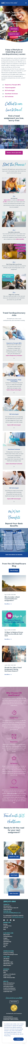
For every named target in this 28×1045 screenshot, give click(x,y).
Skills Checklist (14, 893)
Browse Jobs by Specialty (14, 152)
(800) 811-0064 (9, 901)
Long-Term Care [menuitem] (7, 925)
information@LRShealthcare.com (12, 912)
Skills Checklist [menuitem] (7, 965)
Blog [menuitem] (4, 929)
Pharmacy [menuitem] (5, 943)
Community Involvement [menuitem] (9, 989)
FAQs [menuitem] (4, 972)
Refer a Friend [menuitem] (7, 975)
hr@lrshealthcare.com (17, 917)
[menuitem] (7, 922)
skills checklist (20, 239)
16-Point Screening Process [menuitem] (10, 954)
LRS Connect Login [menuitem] (8, 962)
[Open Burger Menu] (26, 3)
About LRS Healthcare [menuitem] (9, 983)
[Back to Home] (9, 3)
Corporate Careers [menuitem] (8, 984)
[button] (8, 550)
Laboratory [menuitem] (6, 939)
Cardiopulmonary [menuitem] (7, 936)
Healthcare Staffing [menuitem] (8, 952)
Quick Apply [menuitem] (6, 960)
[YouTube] (13, 920)
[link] (14, 137)
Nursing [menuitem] (5, 924)
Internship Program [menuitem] (8, 986)
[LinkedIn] (10, 920)
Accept (18, 1039)
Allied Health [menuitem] (6, 934)
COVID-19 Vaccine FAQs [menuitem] (9, 977)
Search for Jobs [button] (14, 34)
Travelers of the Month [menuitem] (9, 974)
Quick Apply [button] (14, 28)
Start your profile (12, 793)
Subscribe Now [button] (14, 1001)
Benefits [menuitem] (5, 970)
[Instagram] (7, 920)
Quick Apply (14, 875)
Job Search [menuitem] (6, 958)
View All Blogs (14, 570)
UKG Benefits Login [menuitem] (8, 963)
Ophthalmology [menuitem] (7, 941)
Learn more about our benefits (13, 554)
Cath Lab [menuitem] (5, 927)
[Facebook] (4, 920)
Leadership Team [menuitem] (7, 991)
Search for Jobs (14, 856)
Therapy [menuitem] (5, 945)
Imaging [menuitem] (5, 938)
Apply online (7, 200)
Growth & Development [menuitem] (9, 988)
